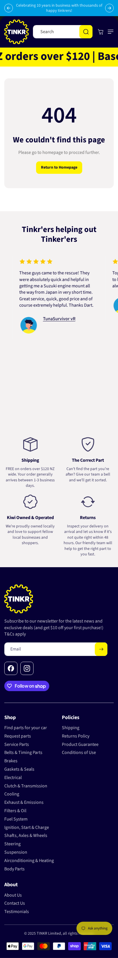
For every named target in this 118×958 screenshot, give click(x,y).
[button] (109, 31)
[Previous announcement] (8, 8)
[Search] (86, 31)
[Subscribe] (101, 649)
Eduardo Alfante (21, 312)
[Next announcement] (109, 8)
